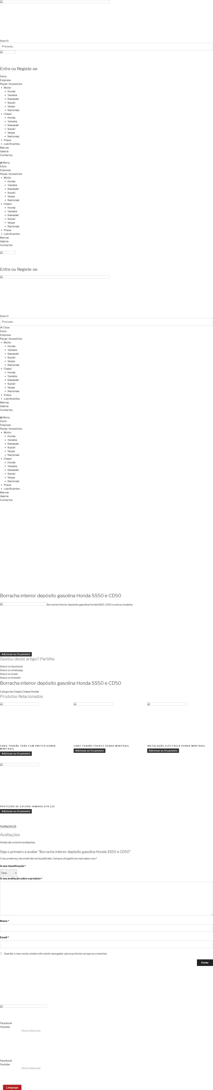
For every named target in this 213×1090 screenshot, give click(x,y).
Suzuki (11, 102)
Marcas (4, 147)
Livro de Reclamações (14, 999)
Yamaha (12, 95)
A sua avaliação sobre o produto (21, 878)
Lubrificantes (12, 143)
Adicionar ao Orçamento (16, 654)
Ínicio (3, 76)
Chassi (8, 113)
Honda (11, 91)
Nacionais (13, 110)
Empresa (5, 80)
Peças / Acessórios (11, 83)
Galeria (4, 151)
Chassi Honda (31, 691)
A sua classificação (13, 866)
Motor (7, 87)
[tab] (8, 826)
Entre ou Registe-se (18, 68)
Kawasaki (13, 98)
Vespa (11, 106)
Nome (4, 921)
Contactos (6, 155)
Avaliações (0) (8, 826)
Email (4, 937)
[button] (106, 163)
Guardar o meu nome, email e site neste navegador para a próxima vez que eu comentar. (55, 953)
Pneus (7, 140)
